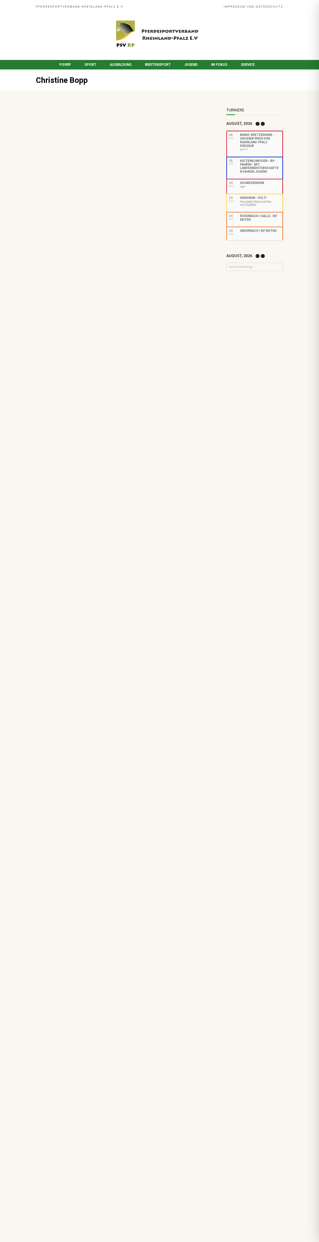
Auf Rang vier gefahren (76, 496)
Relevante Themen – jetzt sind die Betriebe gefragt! (99, 474)
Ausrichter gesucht (73, 381)
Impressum (234, 6)
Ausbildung (121, 65)
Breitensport (158, 65)
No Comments (88, 123)
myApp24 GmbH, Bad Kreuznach (82, 1226)
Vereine (115, 414)
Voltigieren (87, 364)
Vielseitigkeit (84, 391)
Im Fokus (219, 65)
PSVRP (65, 65)
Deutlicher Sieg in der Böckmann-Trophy (90, 430)
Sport (90, 65)
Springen (65, 391)
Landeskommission (119, 386)
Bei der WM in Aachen (75, 359)
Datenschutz (269, 6)
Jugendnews (79, 502)
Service (248, 65)
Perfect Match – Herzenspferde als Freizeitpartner (98, 407)
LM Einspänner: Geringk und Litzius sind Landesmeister (101, 336)
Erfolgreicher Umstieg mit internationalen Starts (75, 223)
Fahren (62, 342)
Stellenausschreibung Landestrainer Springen (94, 452)
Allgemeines (66, 414)
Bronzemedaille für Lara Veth (81, 540)
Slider (74, 342)
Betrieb (83, 480)
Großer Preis (93, 386)
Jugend (191, 65)
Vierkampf (103, 391)
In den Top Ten (69, 518)
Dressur (63, 386)
